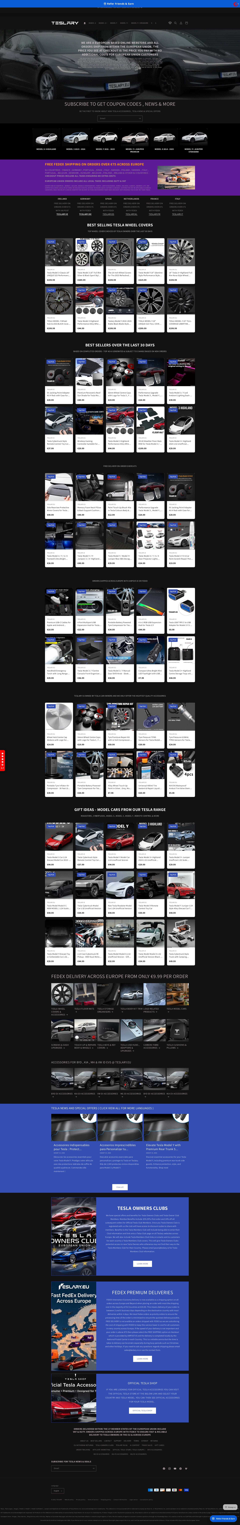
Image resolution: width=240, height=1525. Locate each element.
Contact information (120, 1499)
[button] (175, 23)
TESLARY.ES (108, 214)
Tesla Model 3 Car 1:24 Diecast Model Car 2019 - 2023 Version (58, 860)
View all (120, 1187)
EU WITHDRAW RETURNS (83, 1445)
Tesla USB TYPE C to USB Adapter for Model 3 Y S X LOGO (180, 625)
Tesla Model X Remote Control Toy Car (148, 907)
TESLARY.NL (132, 214)
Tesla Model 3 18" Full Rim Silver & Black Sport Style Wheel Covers (89, 275)
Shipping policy (106, 1499)
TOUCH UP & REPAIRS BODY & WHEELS (85, 1046)
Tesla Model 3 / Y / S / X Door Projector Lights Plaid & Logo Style (148, 559)
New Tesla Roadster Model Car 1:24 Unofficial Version (120, 907)
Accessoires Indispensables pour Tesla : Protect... (72, 1147)
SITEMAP (144, 1441)
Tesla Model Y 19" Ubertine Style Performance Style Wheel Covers (150, 275)
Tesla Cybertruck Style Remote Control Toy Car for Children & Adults (57, 444)
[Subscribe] (139, 118)
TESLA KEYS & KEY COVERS (106, 1046)
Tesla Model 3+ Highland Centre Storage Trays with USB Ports (180, 673)
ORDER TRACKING (83, 1450)
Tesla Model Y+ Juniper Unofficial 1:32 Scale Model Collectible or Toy (180, 860)
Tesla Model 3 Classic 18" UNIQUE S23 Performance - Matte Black (59, 275)
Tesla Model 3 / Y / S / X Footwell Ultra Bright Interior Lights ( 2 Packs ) (58, 559)
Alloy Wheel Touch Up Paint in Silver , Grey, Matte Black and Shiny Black (120, 788)
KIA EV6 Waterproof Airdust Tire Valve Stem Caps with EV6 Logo (179, 788)
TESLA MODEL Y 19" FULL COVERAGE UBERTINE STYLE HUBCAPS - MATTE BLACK (180, 325)
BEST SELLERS (96, 1441)
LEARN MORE (142, 1264)
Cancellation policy (146, 1499)
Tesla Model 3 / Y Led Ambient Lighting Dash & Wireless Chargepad (180, 395)
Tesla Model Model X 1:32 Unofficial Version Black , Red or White (149, 957)
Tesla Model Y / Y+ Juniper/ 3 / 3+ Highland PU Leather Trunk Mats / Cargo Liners (88, 560)
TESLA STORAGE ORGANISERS (105, 1010)
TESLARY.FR (154, 214)
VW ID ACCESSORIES (101, 1454)
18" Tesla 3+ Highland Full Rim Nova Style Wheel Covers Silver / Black (180, 275)
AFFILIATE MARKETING (101, 1450)
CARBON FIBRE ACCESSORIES (151, 1046)
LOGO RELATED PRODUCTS (151, 1010)
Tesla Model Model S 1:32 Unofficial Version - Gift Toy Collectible (119, 957)
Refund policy (69, 1499)
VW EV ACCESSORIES (107, 1093)
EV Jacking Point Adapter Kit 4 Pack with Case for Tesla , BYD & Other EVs (58, 395)
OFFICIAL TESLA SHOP (142, 1410)
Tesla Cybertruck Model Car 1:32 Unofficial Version (89, 907)
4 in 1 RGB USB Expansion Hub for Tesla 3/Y (149, 624)
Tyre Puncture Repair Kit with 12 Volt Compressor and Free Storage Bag (119, 740)
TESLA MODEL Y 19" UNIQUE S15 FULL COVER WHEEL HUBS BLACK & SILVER (149, 325)
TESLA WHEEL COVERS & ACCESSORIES (58, 1011)
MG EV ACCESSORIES (130, 1093)
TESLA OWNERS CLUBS (105, 1445)
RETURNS (154, 1441)
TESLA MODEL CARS (177, 1008)
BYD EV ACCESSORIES (62, 1093)
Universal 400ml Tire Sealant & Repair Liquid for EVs (149, 788)
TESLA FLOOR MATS (84, 1008)
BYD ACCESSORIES (155, 1450)
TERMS (136, 1441)
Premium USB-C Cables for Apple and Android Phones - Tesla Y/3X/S (59, 625)
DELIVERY (127, 1441)
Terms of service (93, 1499)
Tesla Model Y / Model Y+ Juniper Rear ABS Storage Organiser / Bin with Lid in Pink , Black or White (119, 560)
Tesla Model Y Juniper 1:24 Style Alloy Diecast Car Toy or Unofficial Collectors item (181, 909)
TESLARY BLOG (122, 1445)
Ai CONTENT (135, 1445)
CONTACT (108, 1441)
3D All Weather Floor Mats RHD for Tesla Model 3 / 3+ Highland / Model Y (150, 444)
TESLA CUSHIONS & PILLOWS (177, 1046)
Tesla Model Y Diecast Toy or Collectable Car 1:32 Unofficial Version (58, 957)
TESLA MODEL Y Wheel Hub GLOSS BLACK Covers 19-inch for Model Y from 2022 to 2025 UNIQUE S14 (58, 325)
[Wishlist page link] (170, 23)
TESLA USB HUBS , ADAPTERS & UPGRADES (130, 1047)
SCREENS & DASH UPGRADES (60, 1046)
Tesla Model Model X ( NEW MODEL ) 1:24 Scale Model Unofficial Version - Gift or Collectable (58, 909)
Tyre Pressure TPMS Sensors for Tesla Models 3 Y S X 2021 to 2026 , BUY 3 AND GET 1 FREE (150, 741)
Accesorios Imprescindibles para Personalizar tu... (118, 1147)
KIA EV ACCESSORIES (84, 1093)
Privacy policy (80, 1499)
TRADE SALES (147, 1445)
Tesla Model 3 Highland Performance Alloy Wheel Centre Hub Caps (89, 324)
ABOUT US (84, 1441)
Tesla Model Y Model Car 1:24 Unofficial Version (119, 858)
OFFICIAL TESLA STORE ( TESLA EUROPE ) (129, 1450)
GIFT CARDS (159, 1445)
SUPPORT (117, 1441)
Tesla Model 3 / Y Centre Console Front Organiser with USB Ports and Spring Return (89, 674)
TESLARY (59, 1499)
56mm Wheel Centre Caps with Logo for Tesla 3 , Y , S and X (120, 395)
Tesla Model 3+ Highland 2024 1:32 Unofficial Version (180, 444)
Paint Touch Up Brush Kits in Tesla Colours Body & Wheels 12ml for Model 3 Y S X (119, 511)
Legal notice (134, 1499)
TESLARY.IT (177, 214)
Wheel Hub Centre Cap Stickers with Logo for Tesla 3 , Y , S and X (57, 740)
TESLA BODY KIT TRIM (131, 1008)
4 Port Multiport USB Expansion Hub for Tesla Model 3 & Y (88, 625)
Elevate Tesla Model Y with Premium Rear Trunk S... (163, 1147)
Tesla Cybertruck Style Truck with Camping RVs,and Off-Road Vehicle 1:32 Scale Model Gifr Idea (180, 958)
